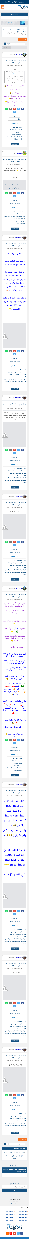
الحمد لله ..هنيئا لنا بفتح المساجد (16, 214)
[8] (6, 102)
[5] (10, 93)
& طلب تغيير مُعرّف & (17, 127)
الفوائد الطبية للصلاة (19, 219)
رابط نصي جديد (23, 1211)
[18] (12, 641)
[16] (10, 98)
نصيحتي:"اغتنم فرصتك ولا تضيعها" (16, 221)
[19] (11, 835)
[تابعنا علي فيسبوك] (21, 1233)
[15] (12, 695)
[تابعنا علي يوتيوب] (11, 1233)
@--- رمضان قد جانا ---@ (16, 130)
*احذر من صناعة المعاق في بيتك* (17, 374)
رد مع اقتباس (14, 144)
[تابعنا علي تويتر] (18, 1233)
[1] (14, 623)
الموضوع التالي (10, 1165)
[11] (5, 86)
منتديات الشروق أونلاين (20, 29)
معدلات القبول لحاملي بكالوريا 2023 (17, 372)
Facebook (14, 1158)
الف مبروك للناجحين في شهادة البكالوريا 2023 (15, 382)
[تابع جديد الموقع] (7, 1233)
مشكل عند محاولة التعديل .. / (14, 137)
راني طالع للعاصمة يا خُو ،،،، (19, 370)
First (15, 44)
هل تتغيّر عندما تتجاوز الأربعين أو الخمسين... (15, 379)
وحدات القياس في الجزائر (18, 212)
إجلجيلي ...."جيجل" (20, 223)
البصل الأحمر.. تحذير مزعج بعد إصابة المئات (14, 216)
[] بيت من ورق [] (18, 139)
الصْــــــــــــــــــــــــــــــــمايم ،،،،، (20, 377)
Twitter (6, 1153)
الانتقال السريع (14, 1183)
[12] (13, 723)
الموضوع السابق (18, 1165)
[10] (7, 290)
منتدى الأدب (10, 29)
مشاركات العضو (14, 119)
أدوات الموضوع (6, 48)
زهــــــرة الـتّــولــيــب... (17, 134)
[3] (7, 679)
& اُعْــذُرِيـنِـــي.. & (18, 132)
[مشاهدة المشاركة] (13, 73)
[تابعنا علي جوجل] (14, 1233)
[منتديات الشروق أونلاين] (23, 9)
